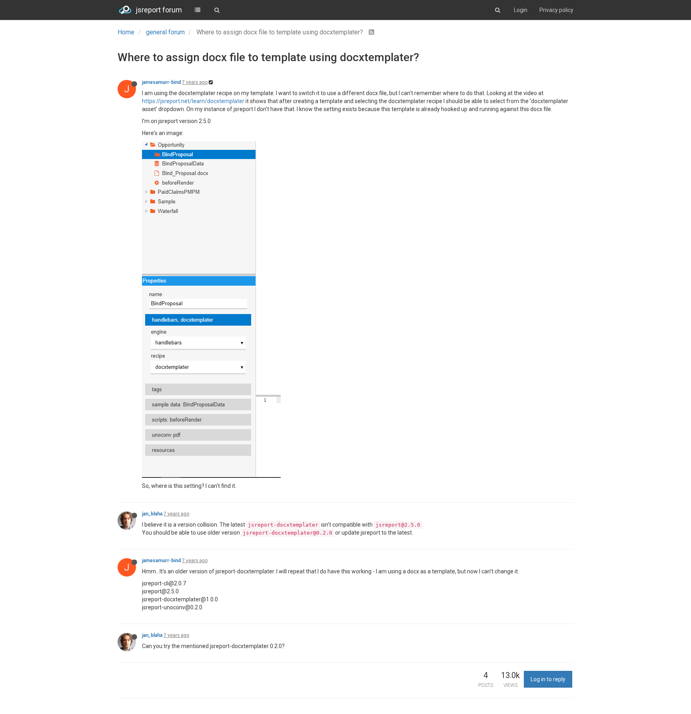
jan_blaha (152, 514)
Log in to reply (548, 679)
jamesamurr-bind (161, 82)
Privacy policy (556, 10)
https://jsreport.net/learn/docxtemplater (193, 101)
